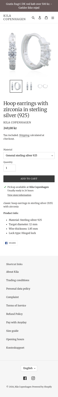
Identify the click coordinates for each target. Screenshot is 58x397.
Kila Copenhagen (14, 17)
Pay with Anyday (16, 322)
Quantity (8, 162)
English (28, 368)
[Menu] (52, 17)
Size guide (12, 330)
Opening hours (15, 339)
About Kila (12, 271)
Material (7, 149)
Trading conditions (17, 280)
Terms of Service (16, 305)
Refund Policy (14, 313)
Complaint (12, 297)
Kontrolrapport (15, 347)
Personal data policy (18, 288)
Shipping (24, 135)
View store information (19, 195)
